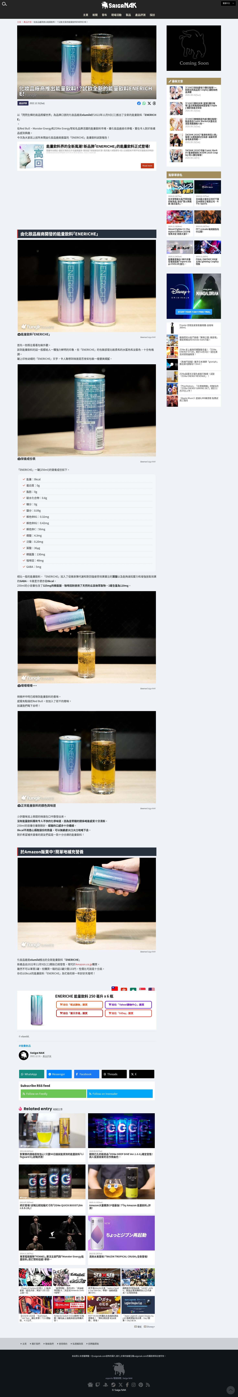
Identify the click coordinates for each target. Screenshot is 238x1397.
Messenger (58, 1074)
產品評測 (140, 15)
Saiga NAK (119, 5)
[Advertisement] (86, 201)
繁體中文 (226, 3)
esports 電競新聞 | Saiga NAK (119, 1378)
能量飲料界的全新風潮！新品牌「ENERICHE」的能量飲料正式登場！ (86, 156)
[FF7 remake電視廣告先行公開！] (207, 217)
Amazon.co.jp (84, 964)
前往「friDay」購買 (122, 1013)
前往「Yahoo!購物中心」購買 (128, 1004)
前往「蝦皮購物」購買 (75, 1004)
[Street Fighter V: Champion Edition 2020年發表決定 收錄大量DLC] (180, 217)
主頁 (85, 15)
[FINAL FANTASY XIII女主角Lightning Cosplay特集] (207, 247)
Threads (112, 1074)
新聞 (95, 15)
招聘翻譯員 (93, 1343)
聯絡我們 (49, 1343)
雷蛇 (139, 1326)
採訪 (152, 15)
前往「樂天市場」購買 (75, 1013)
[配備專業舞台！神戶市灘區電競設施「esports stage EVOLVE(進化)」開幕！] (180, 247)
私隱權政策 (78, 1343)
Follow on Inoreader (105, 1094)
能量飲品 (26, 1045)
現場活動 (116, 15)
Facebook (85, 1074)
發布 (104, 15)
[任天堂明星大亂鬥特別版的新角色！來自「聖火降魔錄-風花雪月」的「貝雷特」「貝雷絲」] (180, 187)
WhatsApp (31, 1074)
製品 (128, 15)
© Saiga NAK (119, 1390)
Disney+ (151, 1326)
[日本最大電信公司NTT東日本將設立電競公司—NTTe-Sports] (207, 187)
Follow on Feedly (36, 1094)
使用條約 (63, 1343)
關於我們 (36, 1343)
